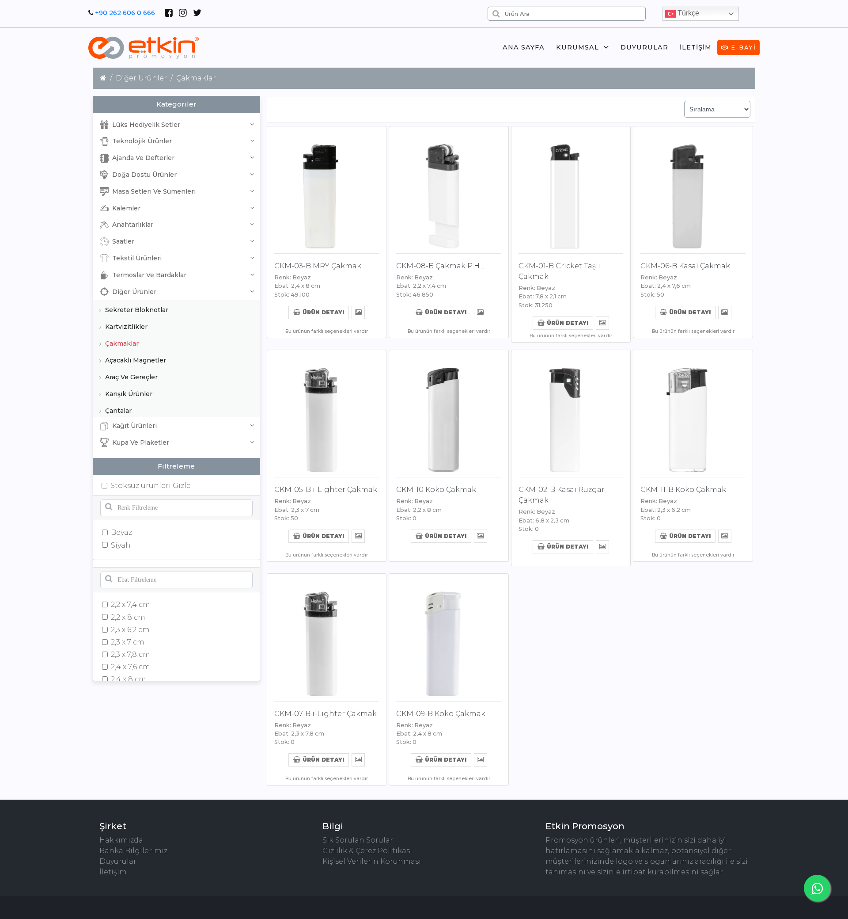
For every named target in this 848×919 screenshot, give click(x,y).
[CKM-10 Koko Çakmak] (448, 412)
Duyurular (644, 47)
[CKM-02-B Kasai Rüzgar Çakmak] (571, 412)
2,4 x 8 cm (128, 679)
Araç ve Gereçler (130, 377)
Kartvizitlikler (125, 327)
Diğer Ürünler (141, 78)
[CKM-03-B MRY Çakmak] (326, 188)
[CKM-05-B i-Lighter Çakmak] (326, 412)
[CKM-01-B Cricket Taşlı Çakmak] (571, 188)
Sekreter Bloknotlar (135, 310)
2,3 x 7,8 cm (130, 654)
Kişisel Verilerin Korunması (371, 861)
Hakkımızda (121, 840)
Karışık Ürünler (127, 394)
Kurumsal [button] (577, 47)
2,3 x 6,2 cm (130, 629)
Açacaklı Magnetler (134, 360)
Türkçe (687, 13)
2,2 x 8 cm (128, 617)
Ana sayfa (524, 47)
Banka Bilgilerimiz (133, 851)
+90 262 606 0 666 (125, 13)
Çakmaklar (121, 343)
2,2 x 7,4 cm (130, 604)
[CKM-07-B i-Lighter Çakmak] (326, 636)
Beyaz (121, 532)
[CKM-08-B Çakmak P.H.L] (448, 188)
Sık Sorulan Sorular (357, 840)
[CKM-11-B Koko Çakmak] (693, 412)
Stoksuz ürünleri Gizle (150, 485)
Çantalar (117, 411)
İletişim (696, 47)
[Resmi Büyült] (358, 312)
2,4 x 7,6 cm (130, 667)
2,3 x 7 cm (127, 642)
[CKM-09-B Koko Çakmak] (448, 636)
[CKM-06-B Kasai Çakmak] (693, 188)
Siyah (121, 545)
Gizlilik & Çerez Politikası (367, 851)
